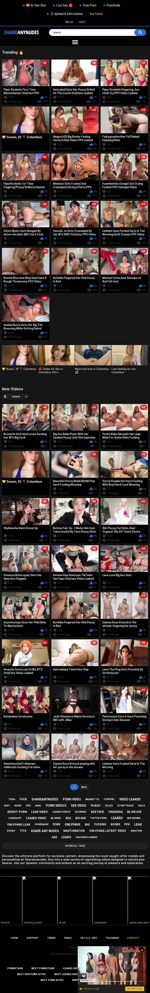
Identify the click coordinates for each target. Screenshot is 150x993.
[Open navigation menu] (75, 42)
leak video (39, 812)
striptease (125, 805)
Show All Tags (75, 845)
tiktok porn (98, 818)
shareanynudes (44, 799)
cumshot (14, 818)
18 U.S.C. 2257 (88, 937)
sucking (80, 811)
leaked (117, 818)
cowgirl (109, 799)
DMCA (68, 937)
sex (68, 818)
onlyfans (72, 824)
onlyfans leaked (86, 837)
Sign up (69, 21)
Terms (51, 937)
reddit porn (17, 812)
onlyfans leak (18, 824)
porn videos (56, 805)
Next (84, 787)
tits (23, 830)
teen (11, 799)
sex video (78, 805)
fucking (100, 824)
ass (54, 837)
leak (138, 824)
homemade (41, 824)
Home (14, 937)
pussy (96, 805)
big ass (80, 818)
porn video (72, 799)
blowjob (134, 812)
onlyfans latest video (107, 831)
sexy (7, 805)
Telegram (112, 937)
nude (17, 805)
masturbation (74, 830)
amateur (136, 830)
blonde (56, 818)
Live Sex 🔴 (64, 5)
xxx (28, 805)
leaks (66, 837)
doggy (11, 830)
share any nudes (45, 831)
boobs (115, 824)
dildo (109, 805)
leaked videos (61, 812)
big (87, 824)
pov (127, 824)
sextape (97, 812)
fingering (116, 811)
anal (38, 805)
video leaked (130, 799)
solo (141, 805)
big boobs (133, 818)
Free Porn (89, 5)
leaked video (36, 818)
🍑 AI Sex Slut (36, 5)
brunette (92, 799)
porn (56, 824)
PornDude (113, 5)
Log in (82, 21)
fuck (23, 799)
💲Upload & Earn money (66, 14)
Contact (133, 937)
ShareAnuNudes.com (68, 954)
